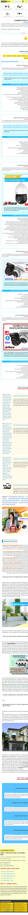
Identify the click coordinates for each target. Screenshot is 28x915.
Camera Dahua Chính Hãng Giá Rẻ (9, 61)
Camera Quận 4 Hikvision (9, 876)
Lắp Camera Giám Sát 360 (19, 907)
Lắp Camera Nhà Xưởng (18, 910)
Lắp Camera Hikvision (4, 903)
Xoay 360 (26, 58)
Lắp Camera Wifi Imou (18, 905)
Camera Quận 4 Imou (8, 878)
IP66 (11, 55)
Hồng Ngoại (24, 55)
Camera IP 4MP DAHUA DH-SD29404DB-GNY (11, 33)
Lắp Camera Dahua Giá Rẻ (5, 905)
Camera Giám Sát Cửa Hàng (19, 908)
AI (27, 55)
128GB (8, 55)
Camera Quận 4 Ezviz (8, 880)
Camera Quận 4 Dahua (8, 871)
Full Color (19, 55)
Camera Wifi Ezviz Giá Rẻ (5, 907)
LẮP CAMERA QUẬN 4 (7, 850)
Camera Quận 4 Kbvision (9, 873)
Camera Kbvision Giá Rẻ (18, 903)
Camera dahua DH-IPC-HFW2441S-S (16, 496)
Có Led (4, 55)
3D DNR (14, 55)
